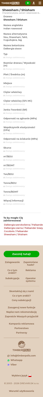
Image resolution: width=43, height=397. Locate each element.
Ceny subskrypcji (21, 300)
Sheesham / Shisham (15, 234)
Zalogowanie (12, 262)
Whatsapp (16, 360)
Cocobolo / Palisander (16, 231)
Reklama (31, 270)
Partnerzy (21, 332)
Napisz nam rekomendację (21, 312)
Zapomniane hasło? (30, 263)
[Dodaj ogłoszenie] (28, 3)
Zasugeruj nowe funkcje (21, 307)
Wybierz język (20, 375)
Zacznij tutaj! (21, 254)
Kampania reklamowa (21, 323)
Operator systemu (31, 279)
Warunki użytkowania (21, 391)
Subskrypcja (12, 278)
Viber (14, 364)
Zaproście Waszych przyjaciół (21, 316)
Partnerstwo (21, 328)
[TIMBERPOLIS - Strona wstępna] (10, 3)
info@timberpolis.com (23, 355)
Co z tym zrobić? (12, 271)
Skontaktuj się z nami (21, 291)
